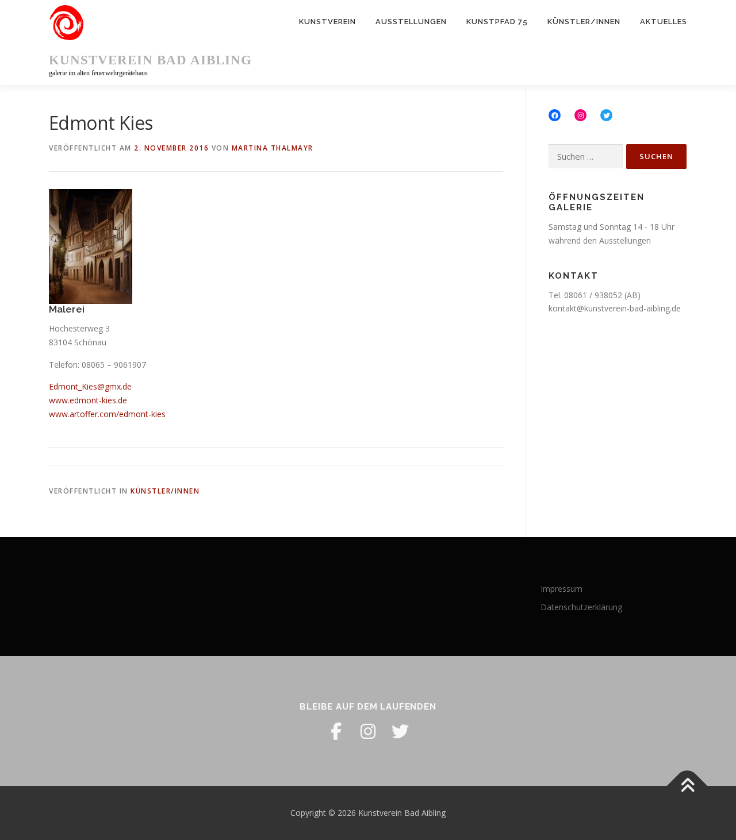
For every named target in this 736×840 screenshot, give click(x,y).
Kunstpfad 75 (497, 21)
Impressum (561, 588)
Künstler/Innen (583, 21)
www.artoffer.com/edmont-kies (107, 414)
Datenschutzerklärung (581, 607)
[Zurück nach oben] (687, 786)
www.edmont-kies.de (88, 400)
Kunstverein (327, 21)
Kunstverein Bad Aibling (150, 60)
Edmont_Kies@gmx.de (90, 386)
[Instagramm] (368, 731)
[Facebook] (335, 731)
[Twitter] (400, 731)
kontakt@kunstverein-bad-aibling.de (615, 308)
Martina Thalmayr (272, 148)
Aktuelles (663, 21)
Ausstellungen (411, 21)
